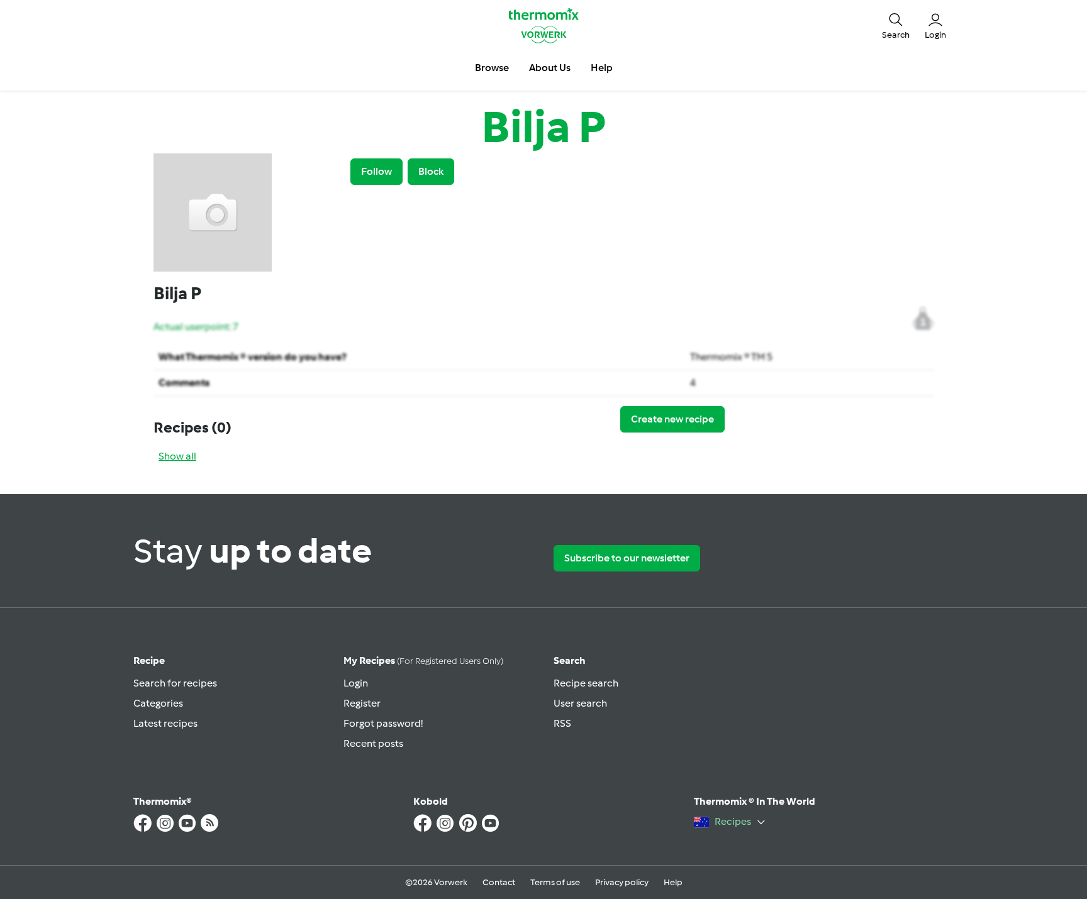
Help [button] (602, 68)
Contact (498, 882)
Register (362, 703)
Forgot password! (383, 723)
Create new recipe (672, 419)
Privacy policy (622, 882)
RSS (562, 723)
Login (355, 683)
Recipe (149, 660)
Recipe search (586, 683)
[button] (896, 25)
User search (580, 703)
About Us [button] (550, 68)
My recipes (423, 660)
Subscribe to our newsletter (626, 558)
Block (430, 171)
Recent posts (373, 743)
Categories (158, 703)
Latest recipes (165, 723)
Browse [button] (492, 68)
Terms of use (555, 882)
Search (570, 660)
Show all (177, 456)
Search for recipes (175, 683)
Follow (376, 171)
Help (673, 882)
